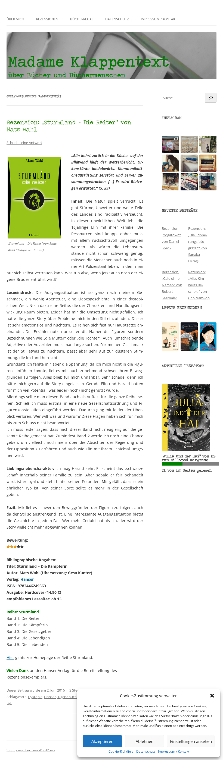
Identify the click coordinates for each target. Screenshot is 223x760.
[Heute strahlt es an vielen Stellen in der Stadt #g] (170, 181)
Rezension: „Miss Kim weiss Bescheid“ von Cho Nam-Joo (199, 284)
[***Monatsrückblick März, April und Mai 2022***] (207, 163)
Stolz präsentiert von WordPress (31, 750)
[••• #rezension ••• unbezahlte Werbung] (207, 144)
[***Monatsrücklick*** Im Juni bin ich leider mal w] (189, 163)
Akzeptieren (102, 741)
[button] (212, 695)
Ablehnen (144, 741)
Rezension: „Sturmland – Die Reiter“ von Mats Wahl (69, 125)
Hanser (27, 579)
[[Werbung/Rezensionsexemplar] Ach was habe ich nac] (170, 163)
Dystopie (35, 696)
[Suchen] (210, 98)
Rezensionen (47, 19)
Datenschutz (145, 751)
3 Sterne (76, 690)
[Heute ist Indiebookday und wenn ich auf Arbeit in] (189, 181)
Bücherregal (81, 19)
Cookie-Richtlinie (121, 751)
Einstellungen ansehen (191, 741)
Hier (10, 657)
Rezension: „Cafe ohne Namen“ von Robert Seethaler (172, 284)
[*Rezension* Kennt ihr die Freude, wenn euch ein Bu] (207, 181)
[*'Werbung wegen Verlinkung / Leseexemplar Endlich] (170, 144)
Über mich (15, 19)
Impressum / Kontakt (173, 751)
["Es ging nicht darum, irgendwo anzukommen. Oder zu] (189, 144)
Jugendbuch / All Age (73, 696)
